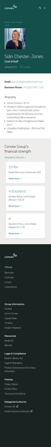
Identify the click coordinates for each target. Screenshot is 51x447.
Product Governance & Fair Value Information (20, 369)
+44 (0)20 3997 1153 (33, 87)
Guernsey (9, 277)
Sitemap (8, 345)
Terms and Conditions (15, 393)
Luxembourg (11, 287)
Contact (8, 308)
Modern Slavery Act (14, 358)
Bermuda (9, 272)
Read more (14, 178)
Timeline (8, 323)
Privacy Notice (11, 384)
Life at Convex (11, 313)
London (27, 67)
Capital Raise (11, 318)
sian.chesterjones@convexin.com (27, 81)
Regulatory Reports (14, 157)
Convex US (10, 406)
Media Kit (9, 340)
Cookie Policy (11, 389)
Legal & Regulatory (13, 363)
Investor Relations (13, 327)
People (7, 22)
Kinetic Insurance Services (17, 411)
